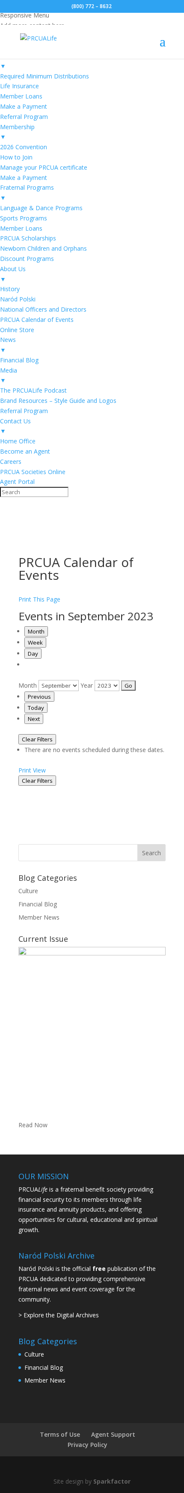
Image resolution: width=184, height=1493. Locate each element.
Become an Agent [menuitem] (25, 451)
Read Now (32, 1125)
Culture (28, 891)
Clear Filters (37, 739)
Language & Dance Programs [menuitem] (41, 208)
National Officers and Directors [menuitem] (43, 309)
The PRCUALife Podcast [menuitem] (33, 390)
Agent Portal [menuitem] (17, 481)
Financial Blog (37, 904)
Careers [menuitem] (10, 461)
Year (86, 685)
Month (36, 631)
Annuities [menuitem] (12, 61)
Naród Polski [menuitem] (18, 299)
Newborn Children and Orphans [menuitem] (43, 248)
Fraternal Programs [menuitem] (27, 192)
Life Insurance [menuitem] (19, 86)
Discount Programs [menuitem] (27, 259)
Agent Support (113, 1434)
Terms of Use (60, 1434)
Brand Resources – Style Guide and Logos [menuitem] (58, 400)
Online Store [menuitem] (17, 330)
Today (36, 708)
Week (35, 642)
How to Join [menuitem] (16, 157)
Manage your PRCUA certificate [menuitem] (43, 167)
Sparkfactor (112, 1481)
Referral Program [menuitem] (24, 117)
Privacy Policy (87, 1445)
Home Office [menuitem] (18, 441)
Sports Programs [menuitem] (23, 218)
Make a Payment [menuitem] (23, 106)
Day (33, 653)
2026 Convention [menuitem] (23, 147)
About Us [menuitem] (13, 274)
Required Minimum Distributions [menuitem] (44, 76)
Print (32, 770)
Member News (38, 917)
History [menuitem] (10, 289)
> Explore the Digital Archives (58, 1315)
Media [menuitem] (8, 375)
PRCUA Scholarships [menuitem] (28, 238)
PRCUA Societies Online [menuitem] (32, 472)
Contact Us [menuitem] (15, 426)
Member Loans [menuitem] (21, 96)
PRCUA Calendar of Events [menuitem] (37, 319)
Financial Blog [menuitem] (19, 360)
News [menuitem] (8, 345)
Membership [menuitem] (17, 132)
